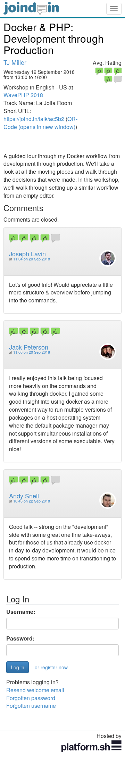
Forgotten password (30, 698)
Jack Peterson (28, 346)
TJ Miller (14, 62)
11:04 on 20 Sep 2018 (31, 258)
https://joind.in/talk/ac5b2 (33, 119)
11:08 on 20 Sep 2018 (31, 352)
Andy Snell (24, 495)
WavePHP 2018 (23, 95)
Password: (20, 638)
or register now (51, 667)
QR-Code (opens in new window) (40, 123)
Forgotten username (31, 706)
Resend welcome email (35, 690)
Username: (20, 612)
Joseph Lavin (27, 253)
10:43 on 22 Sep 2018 (31, 501)
